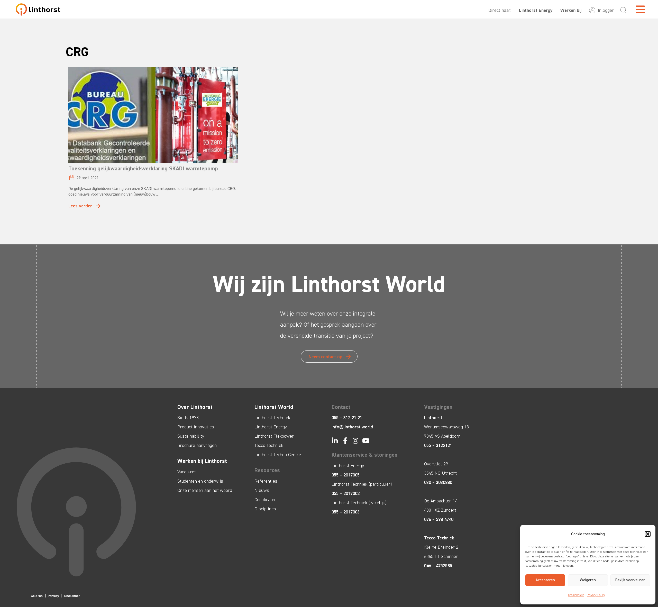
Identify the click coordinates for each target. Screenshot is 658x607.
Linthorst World (273, 407)
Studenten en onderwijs (200, 481)
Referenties (265, 481)
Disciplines (265, 509)
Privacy (53, 595)
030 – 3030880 (438, 482)
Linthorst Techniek (272, 418)
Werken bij (570, 10)
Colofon (37, 595)
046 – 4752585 (438, 566)
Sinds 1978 (188, 418)
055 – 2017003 (346, 512)
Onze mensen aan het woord (204, 490)
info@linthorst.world (352, 427)
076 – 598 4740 (438, 519)
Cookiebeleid (576, 595)
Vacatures (187, 472)
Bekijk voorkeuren (630, 580)
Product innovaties (195, 427)
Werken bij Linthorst (202, 461)
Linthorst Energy (536, 10)
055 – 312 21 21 (347, 418)
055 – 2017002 (346, 493)
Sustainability (190, 436)
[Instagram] (355, 440)
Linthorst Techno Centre (277, 455)
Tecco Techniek (269, 445)
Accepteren (545, 580)
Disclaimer (72, 595)
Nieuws (261, 490)
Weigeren (588, 580)
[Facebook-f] (345, 440)
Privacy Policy (596, 595)
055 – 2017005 (346, 475)
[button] (647, 534)
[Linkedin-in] (335, 440)
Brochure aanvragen (197, 445)
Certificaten (265, 499)
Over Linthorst (195, 407)
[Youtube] (365, 440)
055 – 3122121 (438, 445)
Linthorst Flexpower (274, 436)
